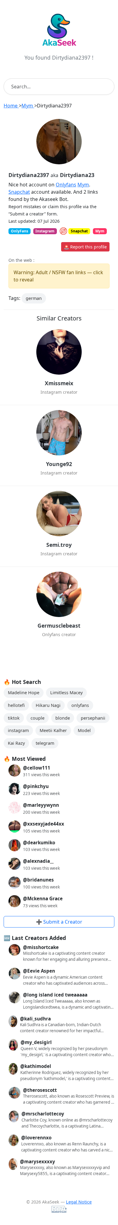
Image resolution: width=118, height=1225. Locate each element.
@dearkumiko (39, 842)
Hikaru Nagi (48, 705)
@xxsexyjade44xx (43, 824)
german (34, 298)
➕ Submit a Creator (59, 921)
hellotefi (16, 705)
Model (84, 730)
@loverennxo (36, 1138)
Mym (83, 184)
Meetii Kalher (53, 730)
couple (37, 718)
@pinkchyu (36, 786)
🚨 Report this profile (85, 247)
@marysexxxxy (37, 1161)
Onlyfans (66, 184)
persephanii (93, 718)
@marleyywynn (41, 805)
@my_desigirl (36, 1042)
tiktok (14, 718)
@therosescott (40, 1090)
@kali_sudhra (35, 1019)
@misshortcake (41, 947)
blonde (62, 718)
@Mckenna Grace (43, 898)
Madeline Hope (23, 692)
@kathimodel (35, 1066)
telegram (45, 743)
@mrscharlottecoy (42, 1114)
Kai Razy (16, 743)
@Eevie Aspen (39, 971)
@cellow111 (36, 768)
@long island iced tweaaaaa (55, 995)
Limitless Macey (66, 692)
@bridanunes (38, 880)
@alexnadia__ (38, 861)
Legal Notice (79, 1202)
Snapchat (19, 192)
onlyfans (80, 705)
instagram (18, 730)
